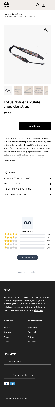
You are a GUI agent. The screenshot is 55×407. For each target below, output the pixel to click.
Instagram (32, 327)
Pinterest (32, 342)
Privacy (7, 337)
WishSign (24, 398)
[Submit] (46, 361)
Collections (17, 14)
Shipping (7, 332)
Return (7, 327)
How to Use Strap (14, 183)
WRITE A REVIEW (27, 257)
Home (6, 14)
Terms (6, 342)
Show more (9, 161)
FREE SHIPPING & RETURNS (17, 189)
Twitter (31, 337)
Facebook (32, 332)
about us (38, 310)
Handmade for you (15, 194)
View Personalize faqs (17, 178)
